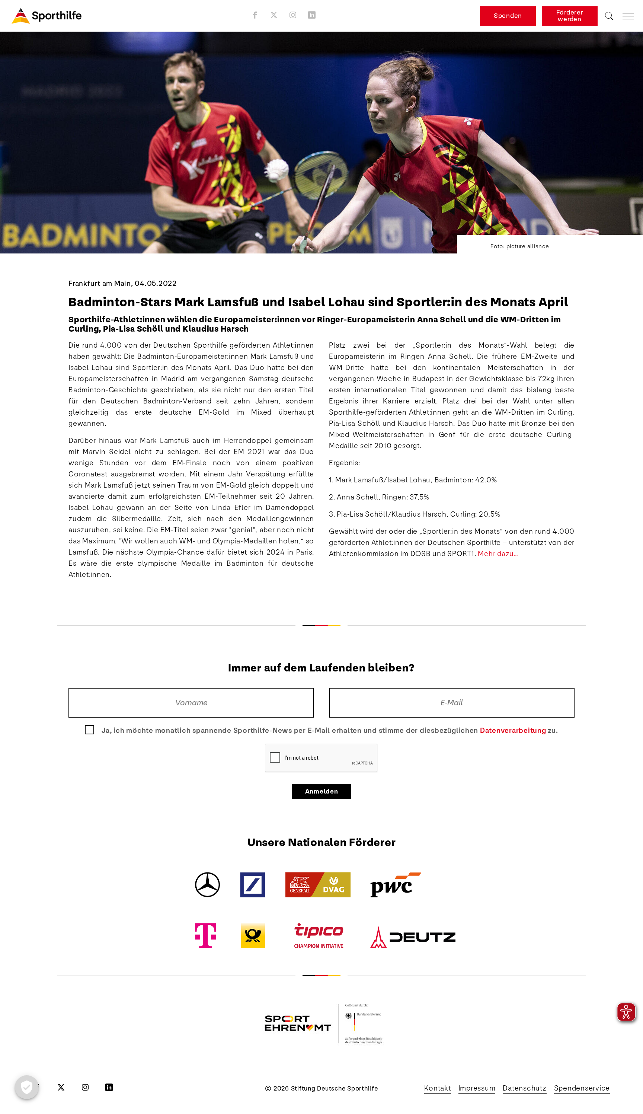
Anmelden (321, 791)
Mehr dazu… (498, 554)
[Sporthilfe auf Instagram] (293, 14)
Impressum (477, 1088)
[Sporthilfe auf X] (274, 14)
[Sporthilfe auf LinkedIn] (312, 14)
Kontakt (437, 1088)
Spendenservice (582, 1088)
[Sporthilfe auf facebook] (255, 14)
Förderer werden (569, 15)
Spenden (508, 16)
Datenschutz (524, 1088)
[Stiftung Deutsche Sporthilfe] (46, 16)
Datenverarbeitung (513, 730)
